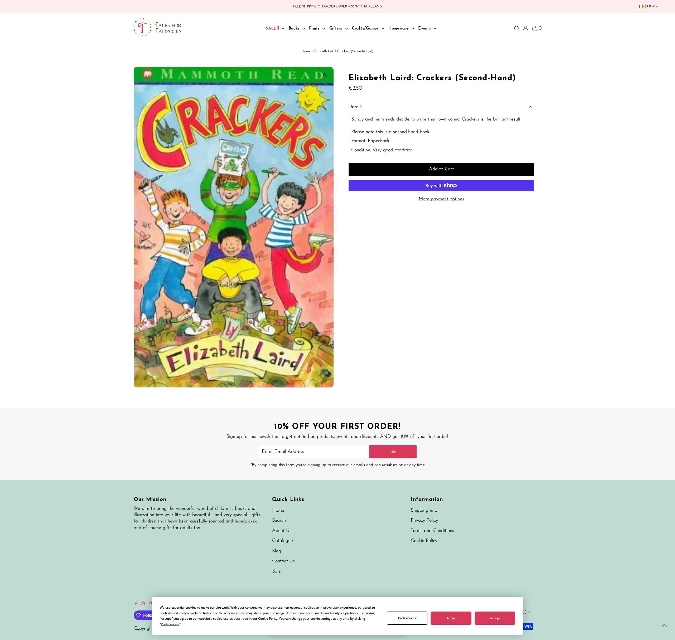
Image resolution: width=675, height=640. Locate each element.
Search (279, 520)
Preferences (407, 618)
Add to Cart (441, 169)
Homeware (399, 29)
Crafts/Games (366, 29)
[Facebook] (136, 604)
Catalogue (282, 541)
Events (425, 29)
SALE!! (273, 29)
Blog (276, 551)
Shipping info (424, 510)
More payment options (441, 199)
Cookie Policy (424, 541)
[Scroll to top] (664, 625)
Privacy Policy (424, 520)
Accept (495, 618)
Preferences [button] (170, 624)
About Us (281, 531)
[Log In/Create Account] (525, 28)
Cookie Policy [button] (267, 618)
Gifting (336, 29)
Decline (451, 618)
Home (306, 51)
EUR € (650, 6)
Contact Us (283, 561)
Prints (315, 29)
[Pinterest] (150, 604)
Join (393, 451)
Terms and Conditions (432, 531)
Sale (276, 571)
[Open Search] (516, 28)
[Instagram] (143, 604)
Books (295, 29)
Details (356, 107)
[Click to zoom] (325, 75)
